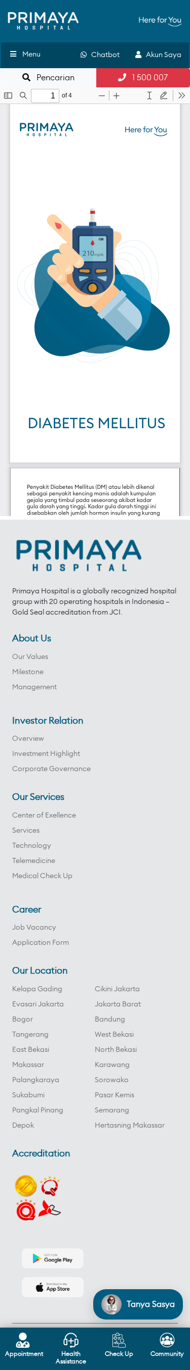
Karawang (112, 1065)
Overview (28, 738)
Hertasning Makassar (130, 1125)
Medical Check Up (42, 876)
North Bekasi (116, 1049)
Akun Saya (161, 55)
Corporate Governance (51, 769)
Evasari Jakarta (38, 1004)
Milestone (28, 672)
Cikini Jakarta (117, 989)
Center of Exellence (44, 815)
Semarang (112, 1110)
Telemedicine (33, 861)
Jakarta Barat (118, 1004)
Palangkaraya (35, 1080)
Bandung (110, 1019)
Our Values (30, 657)
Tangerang (30, 1034)
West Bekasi (114, 1034)
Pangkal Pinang (37, 1110)
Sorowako (112, 1080)
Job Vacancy (34, 927)
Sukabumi (28, 1095)
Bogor (22, 1019)
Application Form (40, 942)
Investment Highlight (46, 753)
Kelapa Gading (37, 989)
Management (34, 687)
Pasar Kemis (114, 1095)
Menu (31, 54)
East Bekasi (30, 1049)
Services (26, 830)
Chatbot (103, 55)
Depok (23, 1125)
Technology (31, 845)
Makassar (28, 1065)
